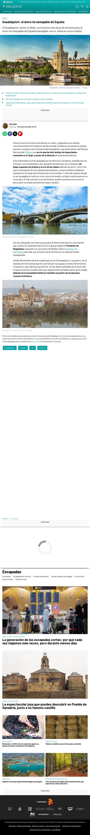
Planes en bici (21, 579)
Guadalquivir (10, 348)
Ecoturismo (83, 12)
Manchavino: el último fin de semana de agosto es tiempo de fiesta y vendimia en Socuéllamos (20, 745)
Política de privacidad (24, 826)
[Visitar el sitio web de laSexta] (20, 809)
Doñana (28, 152)
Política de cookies (38, 826)
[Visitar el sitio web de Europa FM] (80, 809)
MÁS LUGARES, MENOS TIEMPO (13, 637)
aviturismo (36, 341)
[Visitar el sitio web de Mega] (50, 809)
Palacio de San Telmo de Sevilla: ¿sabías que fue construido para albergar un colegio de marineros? (46, 94)
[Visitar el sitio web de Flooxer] (58, 814)
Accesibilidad (56, 830)
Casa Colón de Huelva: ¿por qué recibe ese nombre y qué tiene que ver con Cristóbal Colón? (45, 103)
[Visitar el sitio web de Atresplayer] (45, 814)
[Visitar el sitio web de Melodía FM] (32, 814)
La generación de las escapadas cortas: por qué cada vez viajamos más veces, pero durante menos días (42, 641)
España (23, 348)
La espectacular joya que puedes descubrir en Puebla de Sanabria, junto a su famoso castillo (44, 706)
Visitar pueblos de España (65, 12)
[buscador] (82, 6)
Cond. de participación (52, 826)
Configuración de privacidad (71, 826)
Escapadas (11, 572)
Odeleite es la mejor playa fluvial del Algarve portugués (22, 782)
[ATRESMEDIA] (45, 802)
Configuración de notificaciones (40, 830)
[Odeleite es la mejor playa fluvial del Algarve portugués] (23, 765)
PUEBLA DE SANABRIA (10, 701)
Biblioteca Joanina (54, 2)
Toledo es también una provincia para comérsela (63, 744)
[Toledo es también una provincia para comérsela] (66, 727)
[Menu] (87, 6)
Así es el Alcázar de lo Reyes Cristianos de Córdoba (29, 99)
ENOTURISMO (7, 741)
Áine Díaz (13, 124)
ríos (32, 348)
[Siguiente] (86, 2)
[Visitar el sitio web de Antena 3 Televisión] (10, 809)
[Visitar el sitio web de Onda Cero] (70, 809)
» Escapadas (14, 519)
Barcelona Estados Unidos (29, 2)
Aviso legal (12, 826)
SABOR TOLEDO (51, 741)
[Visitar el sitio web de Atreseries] (60, 809)
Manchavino (43, 2)
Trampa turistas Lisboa (78, 2)
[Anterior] (18, 2)
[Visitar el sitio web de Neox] (30, 809)
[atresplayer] (77, 6)
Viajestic (5, 519)
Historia (42, 348)
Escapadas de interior (23, 12)
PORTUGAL (6, 779)
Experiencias (7, 579)
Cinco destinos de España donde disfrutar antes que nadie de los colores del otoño (64, 783)
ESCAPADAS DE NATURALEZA (56, 779)
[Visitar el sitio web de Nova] (40, 809)
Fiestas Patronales (43, 12)
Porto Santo (65, 2)
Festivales (7, 12)
